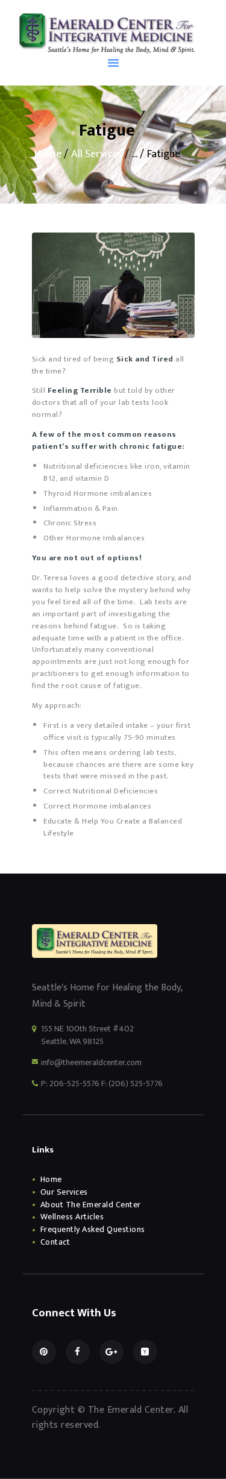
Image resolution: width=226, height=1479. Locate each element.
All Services (96, 154)
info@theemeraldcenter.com (91, 1062)
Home (47, 154)
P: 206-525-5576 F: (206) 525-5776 (102, 1083)
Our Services (64, 1192)
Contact (55, 1242)
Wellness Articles (72, 1217)
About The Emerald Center (90, 1205)
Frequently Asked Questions (92, 1229)
